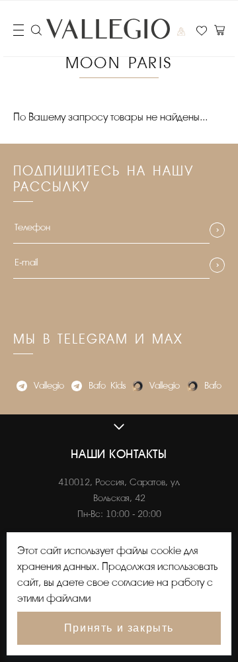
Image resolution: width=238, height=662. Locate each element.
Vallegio (49, 386)
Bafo (212, 386)
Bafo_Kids (107, 386)
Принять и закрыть (119, 628)
